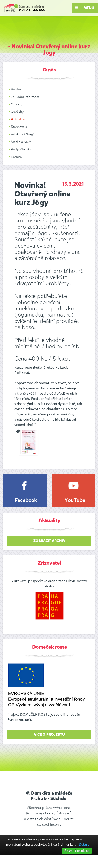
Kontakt (17, 89)
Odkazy (16, 104)
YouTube (75, 500)
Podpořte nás (21, 149)
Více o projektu (49, 735)
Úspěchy (17, 111)
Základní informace (25, 97)
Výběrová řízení (22, 134)
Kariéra (16, 157)
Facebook (26, 500)
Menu (88, 8)
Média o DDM (21, 142)
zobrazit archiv (49, 541)
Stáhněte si (19, 126)
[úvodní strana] (25, 8)
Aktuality (18, 119)
